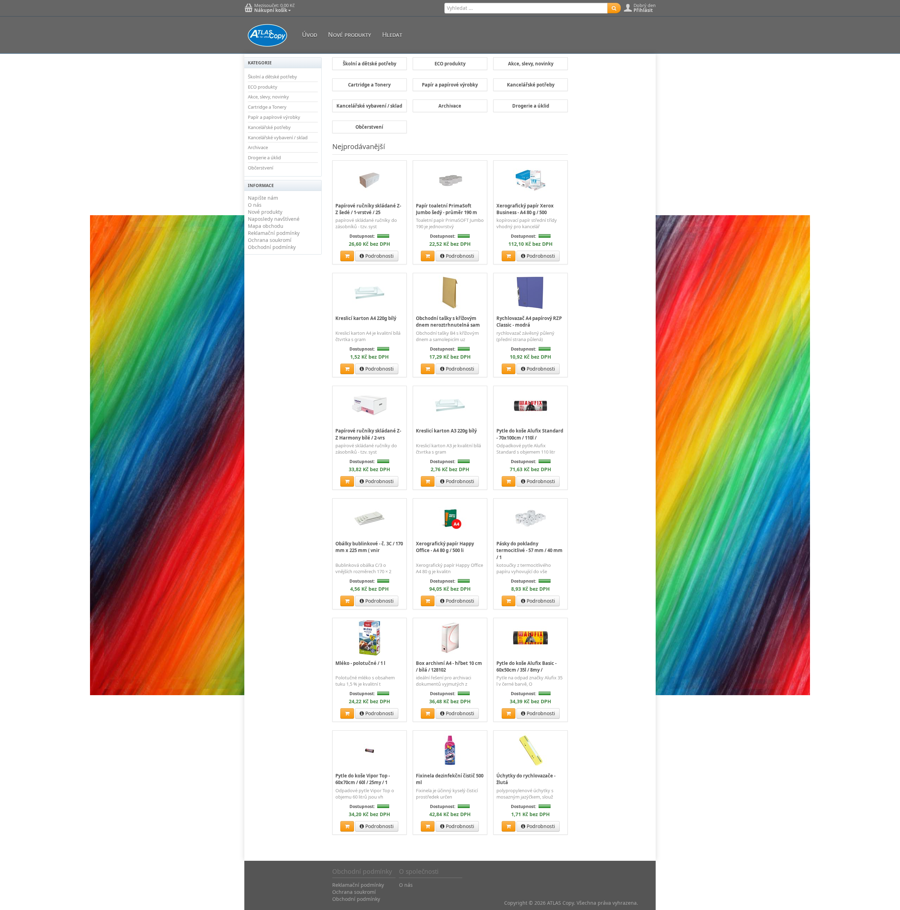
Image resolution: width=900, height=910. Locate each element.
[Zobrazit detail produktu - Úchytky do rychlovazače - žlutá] (530, 750)
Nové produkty (349, 34)
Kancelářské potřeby (269, 127)
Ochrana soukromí (269, 240)
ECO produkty (262, 87)
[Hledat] (614, 8)
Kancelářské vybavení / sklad (278, 137)
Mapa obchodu (265, 226)
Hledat (392, 34)
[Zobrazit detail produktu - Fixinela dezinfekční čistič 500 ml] (450, 750)
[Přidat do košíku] (347, 256)
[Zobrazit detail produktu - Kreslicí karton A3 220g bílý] (450, 405)
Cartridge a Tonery (267, 107)
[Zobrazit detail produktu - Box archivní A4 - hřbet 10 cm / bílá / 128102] (450, 637)
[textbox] (526, 8)
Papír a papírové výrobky (274, 117)
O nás (255, 204)
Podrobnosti (379, 255)
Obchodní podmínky (272, 247)
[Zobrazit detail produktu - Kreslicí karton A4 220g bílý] (369, 292)
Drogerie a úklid (264, 157)
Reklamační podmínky (274, 233)
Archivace (258, 147)
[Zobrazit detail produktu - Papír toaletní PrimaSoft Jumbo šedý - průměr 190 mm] (450, 180)
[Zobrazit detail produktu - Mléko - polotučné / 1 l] (369, 637)
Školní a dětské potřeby (272, 76)
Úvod (309, 34)
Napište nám (263, 197)
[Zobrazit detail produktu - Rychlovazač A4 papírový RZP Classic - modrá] (530, 292)
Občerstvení (260, 168)
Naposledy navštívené (274, 219)
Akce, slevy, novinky (268, 97)
